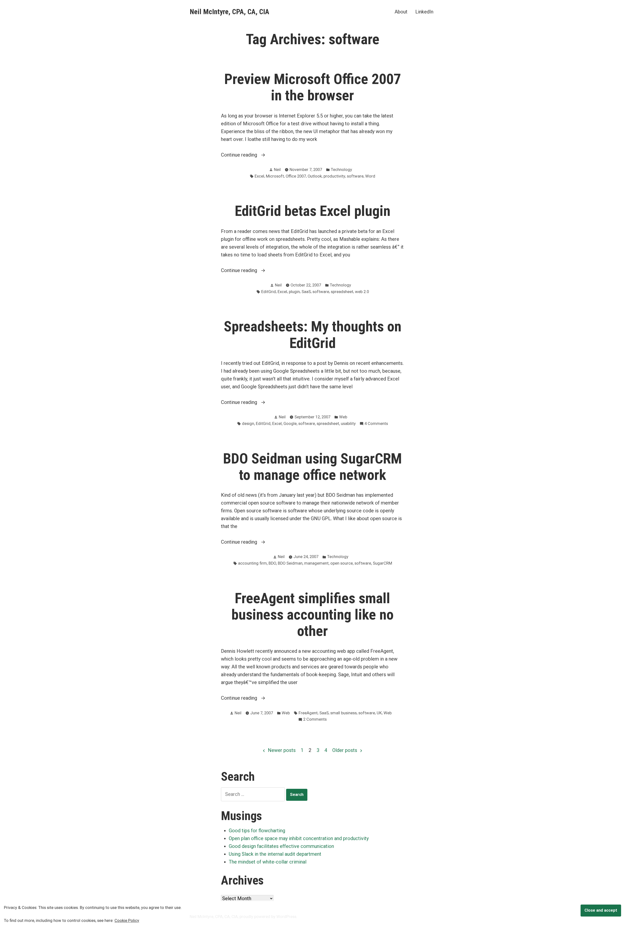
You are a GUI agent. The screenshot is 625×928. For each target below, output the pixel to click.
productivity (334, 176)
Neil (277, 169)
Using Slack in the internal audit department (275, 854)
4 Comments (376, 424)
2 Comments (315, 720)
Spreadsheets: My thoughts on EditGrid (312, 334)
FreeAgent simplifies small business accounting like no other (312, 615)
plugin (294, 291)
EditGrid (268, 291)
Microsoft (275, 176)
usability (348, 423)
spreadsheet (342, 291)
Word (370, 176)
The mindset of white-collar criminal (267, 862)
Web (343, 417)
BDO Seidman (290, 563)
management (316, 563)
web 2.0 (362, 291)
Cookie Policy (127, 920)
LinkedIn (424, 11)
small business (343, 713)
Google (290, 423)
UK (379, 713)
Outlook (315, 176)
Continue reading (250, 155)
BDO (272, 563)
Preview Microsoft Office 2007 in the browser (312, 87)
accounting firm (252, 563)
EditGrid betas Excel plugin (312, 211)
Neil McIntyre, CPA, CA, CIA (229, 12)
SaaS (306, 291)
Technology (341, 169)
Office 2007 (296, 176)
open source (341, 563)
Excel (259, 176)
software (355, 176)
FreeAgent (308, 713)
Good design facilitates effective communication (281, 846)
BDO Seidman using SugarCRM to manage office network (312, 467)
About (401, 11)
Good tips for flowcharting (257, 830)
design (248, 423)
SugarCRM (382, 563)
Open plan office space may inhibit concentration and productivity (299, 838)
